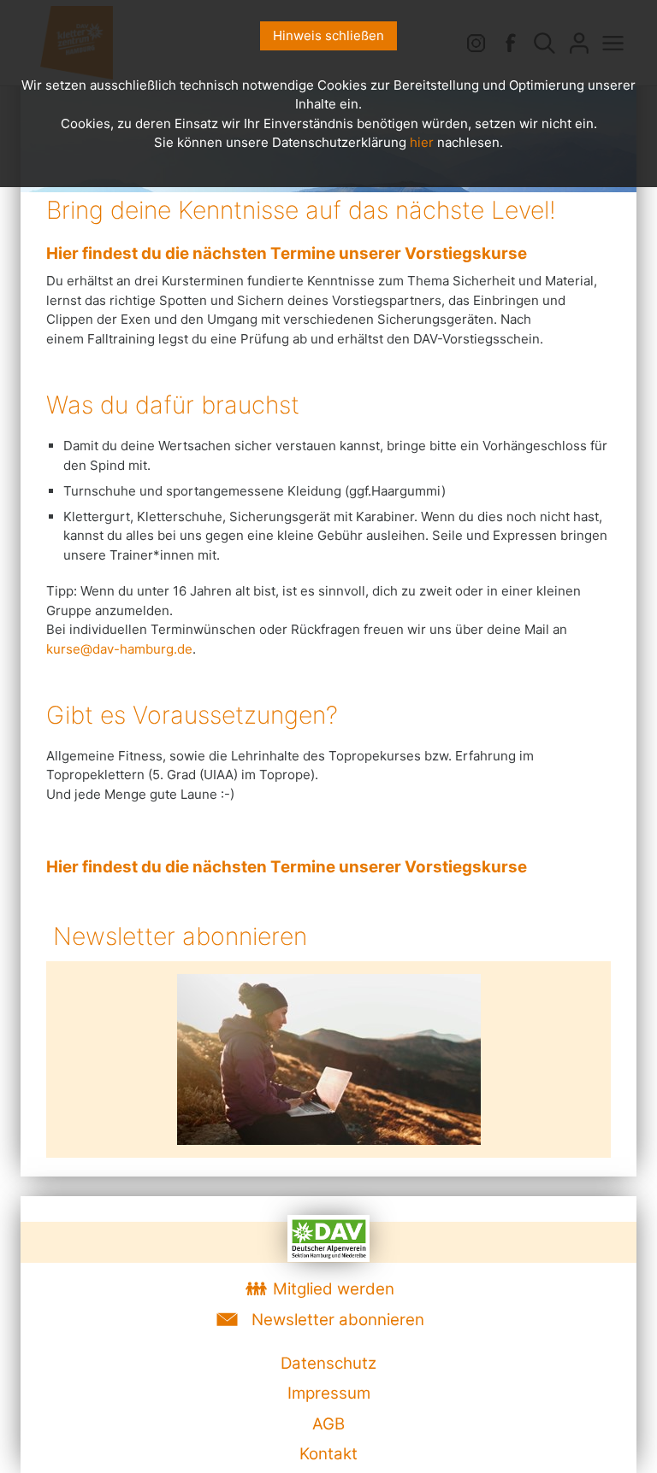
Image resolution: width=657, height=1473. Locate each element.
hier (422, 142)
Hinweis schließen (328, 35)
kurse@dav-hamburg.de (119, 649)
